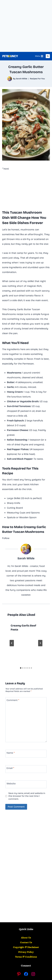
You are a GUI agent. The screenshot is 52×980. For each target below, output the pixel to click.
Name (11, 752)
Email (10, 768)
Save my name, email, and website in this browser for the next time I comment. (26, 796)
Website (11, 783)
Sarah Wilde (21, 79)
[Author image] (9, 78)
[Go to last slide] (12, 643)
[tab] (20, 668)
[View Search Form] (48, 56)
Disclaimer (26, 947)
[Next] (40, 643)
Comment (13, 700)
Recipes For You (37, 79)
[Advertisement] (26, 26)
